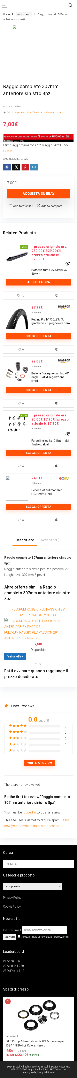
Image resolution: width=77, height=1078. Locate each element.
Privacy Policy (12, 897)
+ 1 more (36, 428)
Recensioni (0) (51, 540)
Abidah (11, 965)
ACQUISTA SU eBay (38, 193)
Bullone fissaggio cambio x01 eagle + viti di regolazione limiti (50, 377)
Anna (10, 961)
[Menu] (5, 5)
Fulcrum (7, 151)
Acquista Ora (38, 282)
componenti (23, 14)
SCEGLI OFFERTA (38, 336)
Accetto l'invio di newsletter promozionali (45, 936)
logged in (30, 812)
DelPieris (12, 970)
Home (6, 14)
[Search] (71, 5)
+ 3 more (36, 312)
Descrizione (25, 540)
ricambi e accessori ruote (40, 112)
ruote (58, 112)
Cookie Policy (12, 906)
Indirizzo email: (12, 930)
